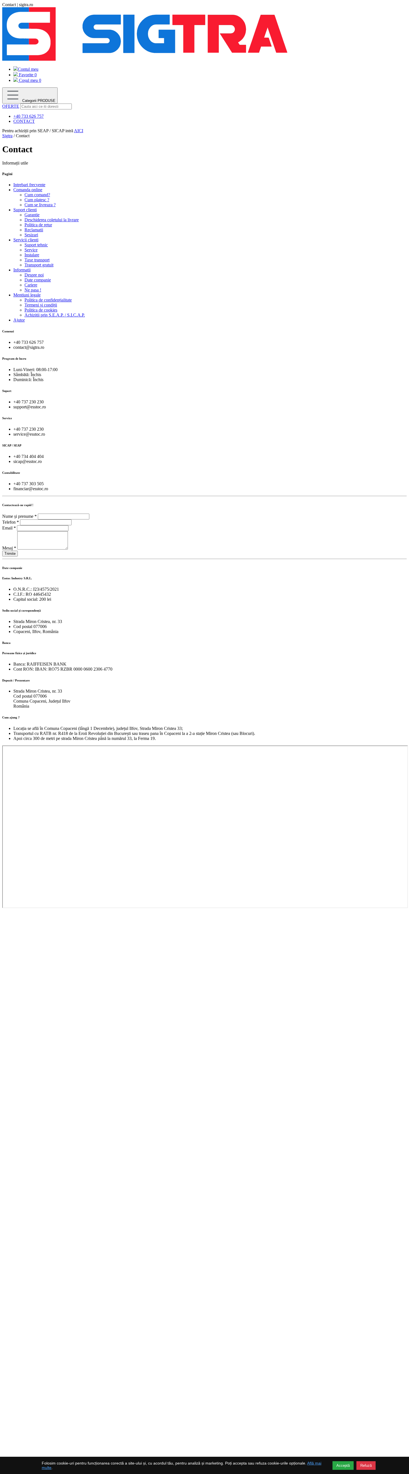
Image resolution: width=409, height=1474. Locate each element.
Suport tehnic (36, 244)
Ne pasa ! (32, 290)
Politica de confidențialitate (48, 300)
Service (31, 249)
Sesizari (31, 234)
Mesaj (9, 548)
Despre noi (34, 275)
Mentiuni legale (27, 295)
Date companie (37, 280)
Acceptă (343, 1465)
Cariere (30, 285)
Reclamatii (33, 229)
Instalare (31, 254)
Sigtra (7, 135)
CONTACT (24, 121)
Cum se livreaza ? (40, 204)
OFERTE (10, 106)
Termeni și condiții (40, 305)
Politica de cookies (40, 310)
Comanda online (27, 189)
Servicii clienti (25, 239)
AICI (78, 130)
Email (9, 528)
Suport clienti (25, 209)
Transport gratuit (38, 265)
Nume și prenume (19, 516)
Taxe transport (37, 259)
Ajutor (19, 320)
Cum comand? (37, 194)
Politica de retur (38, 224)
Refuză (366, 1465)
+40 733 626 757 (28, 116)
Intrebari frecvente (29, 184)
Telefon (10, 522)
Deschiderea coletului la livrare (51, 219)
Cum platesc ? (36, 199)
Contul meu (28, 69)
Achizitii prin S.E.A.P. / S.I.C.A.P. (54, 315)
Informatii (22, 270)
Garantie (32, 214)
